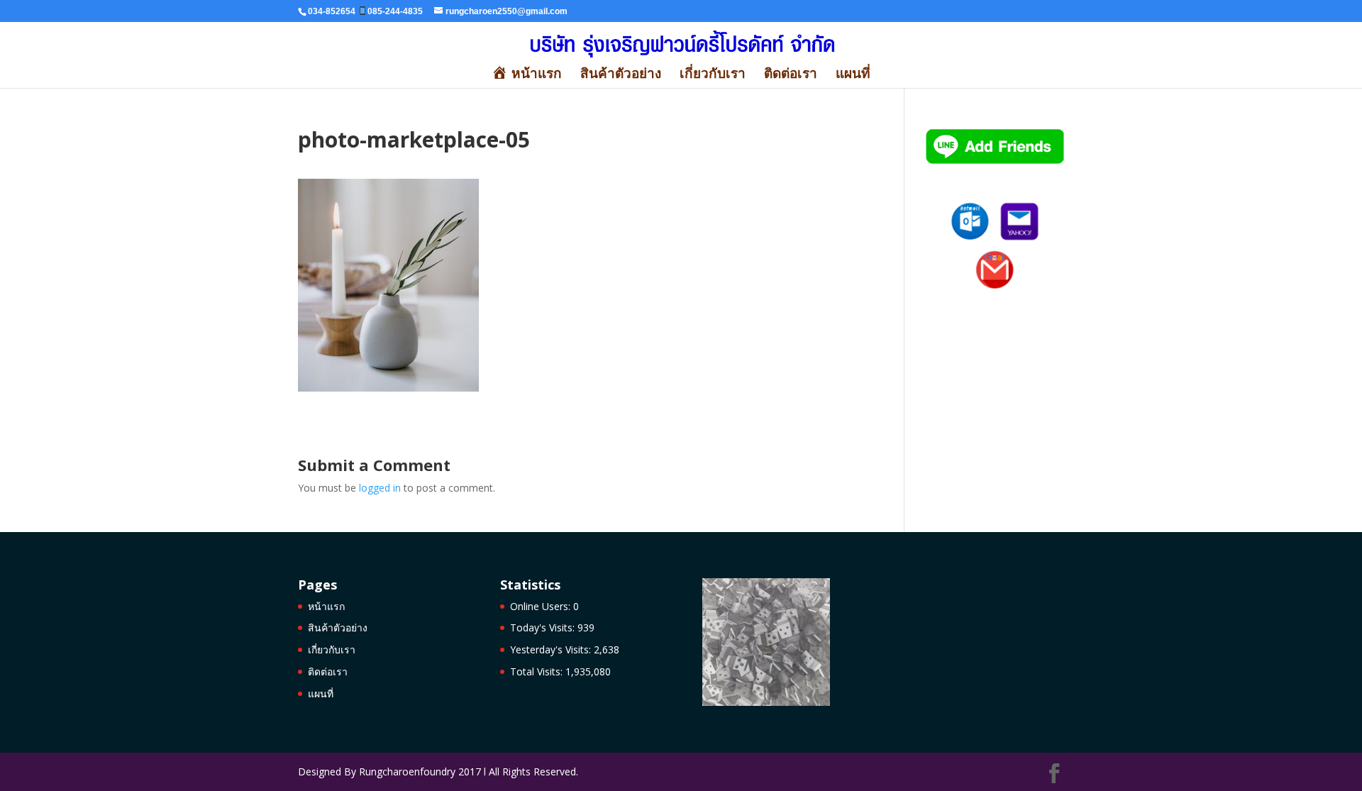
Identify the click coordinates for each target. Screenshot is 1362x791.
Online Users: (541, 606)
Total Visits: (537, 671)
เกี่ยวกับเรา (713, 75)
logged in (380, 487)
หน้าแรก (326, 606)
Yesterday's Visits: (552, 649)
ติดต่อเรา (790, 75)
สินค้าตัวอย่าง (620, 75)
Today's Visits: (543, 627)
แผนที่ (853, 75)
